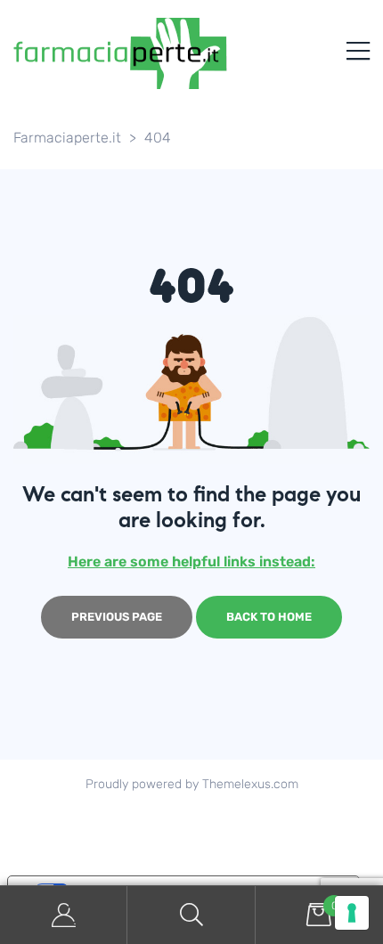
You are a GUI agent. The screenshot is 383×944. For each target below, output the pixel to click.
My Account (63, 915)
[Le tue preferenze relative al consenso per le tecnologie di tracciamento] (352, 913)
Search (191, 915)
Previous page (116, 616)
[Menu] (358, 53)
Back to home (269, 616)
